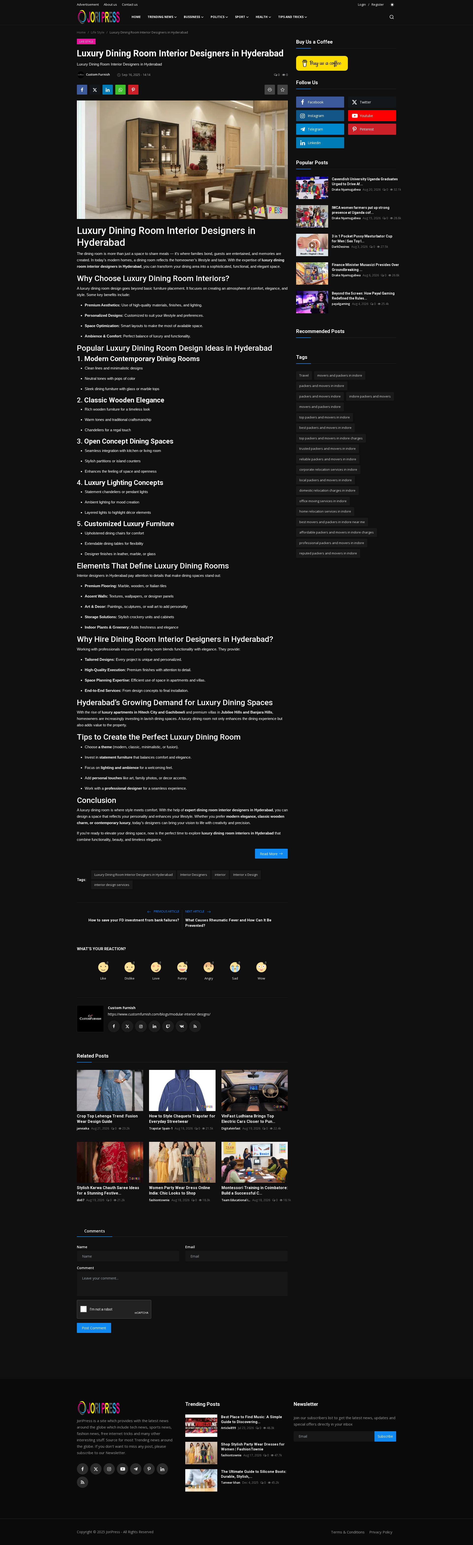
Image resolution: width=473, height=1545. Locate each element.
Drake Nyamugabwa (346, 189)
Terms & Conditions (348, 1531)
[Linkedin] (162, 1469)
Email (190, 1247)
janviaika (83, 1128)
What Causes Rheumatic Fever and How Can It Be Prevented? (228, 923)
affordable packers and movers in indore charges (336, 532)
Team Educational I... (235, 1200)
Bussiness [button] (192, 17)
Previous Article (166, 911)
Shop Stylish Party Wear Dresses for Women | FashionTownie (253, 1446)
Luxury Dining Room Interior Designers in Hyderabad (133, 874)
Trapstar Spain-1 (161, 1128)
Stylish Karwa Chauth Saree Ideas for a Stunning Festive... (108, 1190)
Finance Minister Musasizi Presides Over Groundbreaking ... (365, 267)
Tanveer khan (230, 1482)
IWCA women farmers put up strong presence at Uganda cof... (360, 210)
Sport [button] (240, 17)
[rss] (82, 1482)
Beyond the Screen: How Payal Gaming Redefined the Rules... (363, 295)
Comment (85, 1267)
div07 (80, 1200)
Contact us (130, 4)
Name (82, 1247)
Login (362, 4)
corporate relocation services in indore (328, 469)
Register (378, 4)
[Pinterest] (149, 1469)
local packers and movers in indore (325, 480)
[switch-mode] (392, 5)
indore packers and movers (370, 396)
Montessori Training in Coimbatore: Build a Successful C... (254, 1190)
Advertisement (88, 4)
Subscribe (385, 1436)
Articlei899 (228, 1428)
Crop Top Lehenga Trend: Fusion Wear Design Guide (107, 1119)
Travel (304, 375)
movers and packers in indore (339, 375)
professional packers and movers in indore (331, 543)
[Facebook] (82, 1469)
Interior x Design (245, 874)
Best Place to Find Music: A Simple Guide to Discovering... (251, 1419)
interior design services (111, 884)
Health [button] (262, 17)
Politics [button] (217, 17)
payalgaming (341, 304)
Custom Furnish (121, 1007)
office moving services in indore (323, 501)
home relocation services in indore (325, 511)
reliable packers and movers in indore (327, 459)
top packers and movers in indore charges (331, 438)
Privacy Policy (380, 1531)
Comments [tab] (94, 1231)
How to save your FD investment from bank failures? (133, 920)
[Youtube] (122, 1469)
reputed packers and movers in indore (328, 553)
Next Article (195, 911)
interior (220, 874)
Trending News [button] (160, 17)
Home (136, 17)
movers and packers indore (320, 407)
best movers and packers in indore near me (332, 522)
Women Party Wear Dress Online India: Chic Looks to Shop (179, 1190)
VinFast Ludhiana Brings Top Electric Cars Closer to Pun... (248, 1119)
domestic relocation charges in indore (327, 490)
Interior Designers (193, 874)
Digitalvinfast (230, 1128)
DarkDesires (340, 247)
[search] (391, 17)
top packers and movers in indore (324, 417)
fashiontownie (159, 1200)
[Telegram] (135, 1469)
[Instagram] (109, 1469)
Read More (269, 853)
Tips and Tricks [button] (291, 17)
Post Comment (94, 1328)
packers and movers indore (320, 396)
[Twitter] (95, 1469)
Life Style (97, 32)
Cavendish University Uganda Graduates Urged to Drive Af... (365, 181)
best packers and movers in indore (325, 428)
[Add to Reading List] (282, 90)
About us (110, 4)
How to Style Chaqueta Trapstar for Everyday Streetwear (182, 1119)
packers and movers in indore (321, 386)
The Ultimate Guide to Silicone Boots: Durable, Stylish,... (253, 1474)
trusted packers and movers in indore (327, 449)
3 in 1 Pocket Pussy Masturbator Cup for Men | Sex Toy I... (362, 238)
